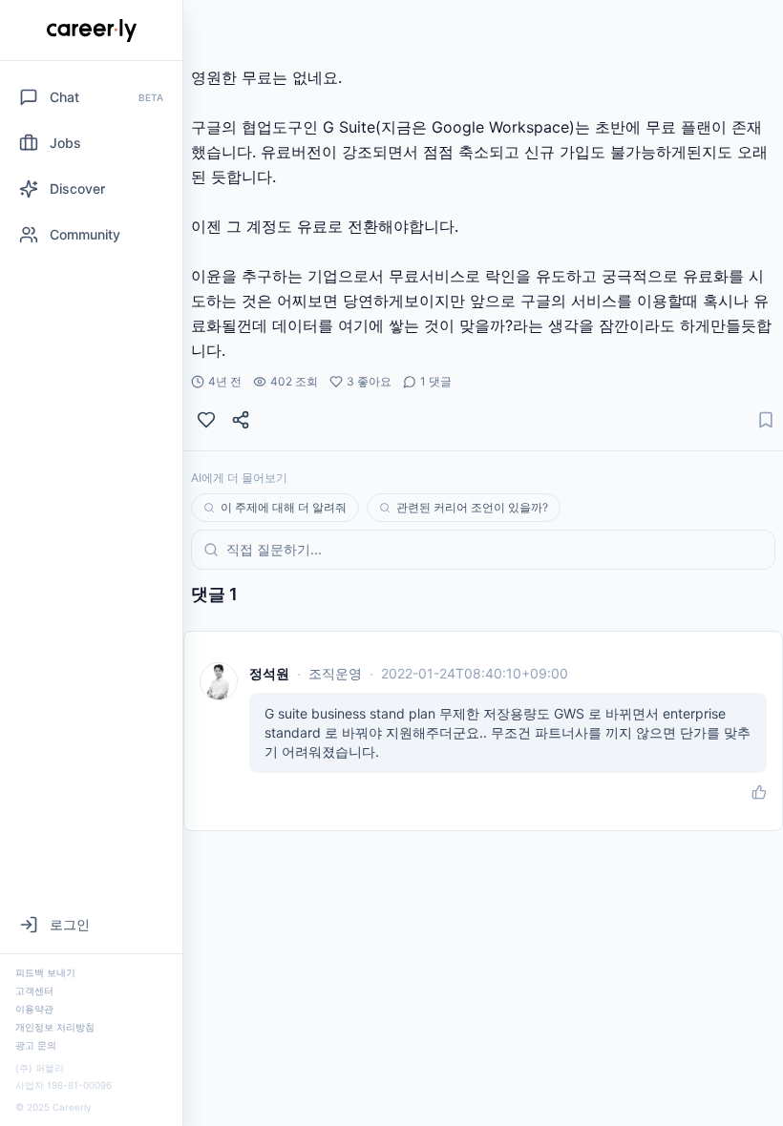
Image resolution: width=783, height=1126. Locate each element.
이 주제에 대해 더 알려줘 (284, 507)
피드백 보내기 (45, 972)
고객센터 (34, 990)
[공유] (240, 420)
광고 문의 (35, 1045)
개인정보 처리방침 (55, 1026)
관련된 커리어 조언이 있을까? (472, 507)
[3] (206, 420)
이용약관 (34, 1008)
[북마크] (765, 419)
